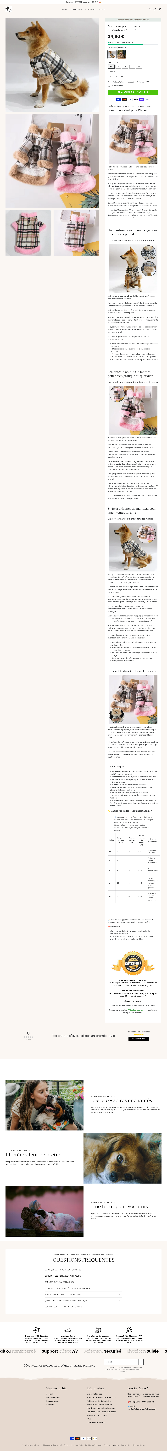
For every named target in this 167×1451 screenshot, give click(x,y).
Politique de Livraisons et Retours (101, 1397)
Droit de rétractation (96, 1422)
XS (111, 67)
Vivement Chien (33, 1445)
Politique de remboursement (52, 1445)
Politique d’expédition (111, 1445)
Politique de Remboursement (99, 1404)
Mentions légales (139, 1445)
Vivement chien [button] (57, 1388)
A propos (50, 1404)
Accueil (49, 1394)
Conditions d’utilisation (93, 1445)
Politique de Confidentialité (99, 1401)
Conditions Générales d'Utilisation (102, 1412)
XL (139, 67)
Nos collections (53, 1397)
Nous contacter (53, 1401)
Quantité (111, 72)
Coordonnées (125, 1445)
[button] (76, 9)
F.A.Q (89, 1419)
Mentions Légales (94, 1394)
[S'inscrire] (141, 1362)
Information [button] (95, 1388)
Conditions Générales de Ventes (101, 1408)
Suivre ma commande (97, 1415)
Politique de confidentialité (73, 1445)
